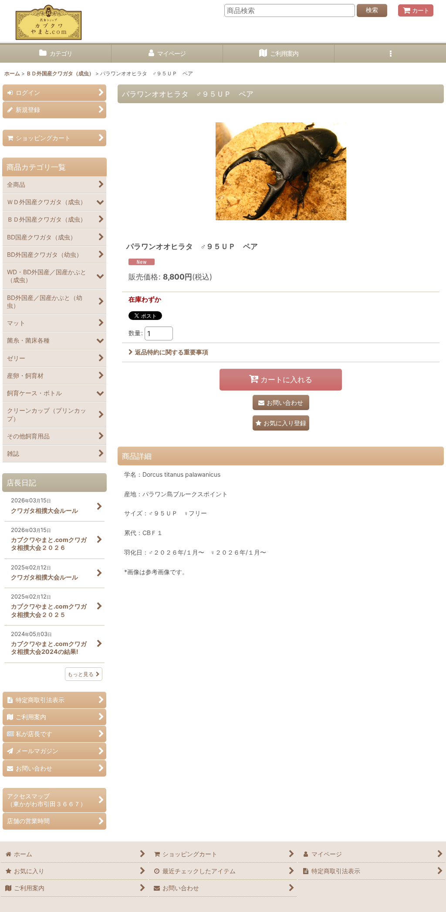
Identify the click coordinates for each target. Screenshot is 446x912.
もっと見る (81, 674)
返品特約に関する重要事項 (171, 352)
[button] (390, 54)
